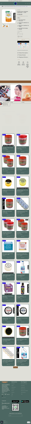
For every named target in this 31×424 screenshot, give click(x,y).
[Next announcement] (29, 1)
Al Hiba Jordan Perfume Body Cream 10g (8, 190)
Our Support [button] (24, 381)
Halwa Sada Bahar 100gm (22, 339)
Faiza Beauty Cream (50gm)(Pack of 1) (8, 296)
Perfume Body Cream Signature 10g (7, 318)
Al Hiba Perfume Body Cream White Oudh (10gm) (8, 275)
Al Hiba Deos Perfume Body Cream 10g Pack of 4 (22, 211)
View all (15, 367)
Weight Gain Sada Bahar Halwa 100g (7, 211)
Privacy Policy (23, 385)
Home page (12, 383)
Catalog (12, 385)
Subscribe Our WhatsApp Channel (22, 50)
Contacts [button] (4, 400)
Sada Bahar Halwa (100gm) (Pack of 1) (8, 148)
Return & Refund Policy (24, 383)
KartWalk (5, 397)
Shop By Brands (13, 387)
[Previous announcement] (1, 1)
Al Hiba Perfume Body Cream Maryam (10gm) (22, 190)
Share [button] (19, 59)
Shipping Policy (23, 387)
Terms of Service (23, 392)
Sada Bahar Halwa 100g (21, 168)
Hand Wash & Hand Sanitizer (10, 6)
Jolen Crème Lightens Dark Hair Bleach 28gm (8, 254)
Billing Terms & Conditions (24, 390)
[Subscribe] (21, 415)
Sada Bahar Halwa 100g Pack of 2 (8, 169)
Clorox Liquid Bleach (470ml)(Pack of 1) (21, 275)
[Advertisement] (15, 75)
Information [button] (14, 381)
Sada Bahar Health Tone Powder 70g (21, 148)
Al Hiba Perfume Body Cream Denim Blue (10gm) (8, 339)
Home (3, 6)
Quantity (18, 32)
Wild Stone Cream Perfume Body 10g (22, 318)
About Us (12, 390)
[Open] (2, 422)
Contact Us (12, 392)
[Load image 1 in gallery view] (3, 25)
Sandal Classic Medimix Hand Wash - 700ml (21, 6)
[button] (1, 3)
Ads (11, 395)
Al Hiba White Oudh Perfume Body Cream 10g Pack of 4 (8, 361)
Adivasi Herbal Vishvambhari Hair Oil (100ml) (21, 297)
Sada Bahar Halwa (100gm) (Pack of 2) (22, 233)
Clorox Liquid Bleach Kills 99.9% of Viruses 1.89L (22, 361)
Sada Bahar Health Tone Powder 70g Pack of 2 (7, 233)
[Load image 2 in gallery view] (7, 25)
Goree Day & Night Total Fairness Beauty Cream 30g (22, 254)
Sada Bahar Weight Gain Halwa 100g (7, 127)
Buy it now (23, 41)
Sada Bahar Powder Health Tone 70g (22, 127)
